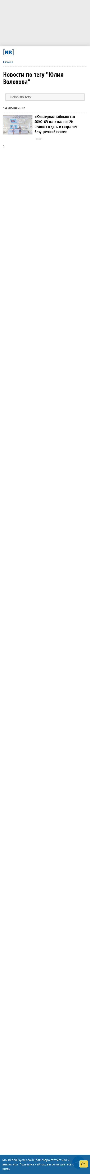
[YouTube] (51, 52)
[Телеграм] (19, 52)
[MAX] (34, 52)
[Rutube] (59, 52)
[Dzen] (43, 52)
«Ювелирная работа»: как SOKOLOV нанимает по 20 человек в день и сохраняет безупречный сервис (56, 124)
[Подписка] (66, 52)
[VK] (27, 52)
